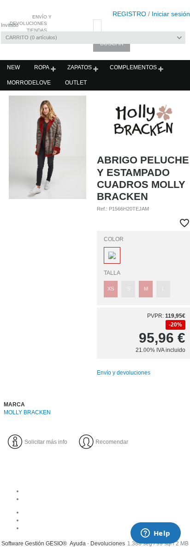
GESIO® (56, 543)
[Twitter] (104, 528)
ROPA (41, 67)
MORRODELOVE (29, 82)
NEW (13, 67)
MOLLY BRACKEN (27, 412)
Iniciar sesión (171, 14)
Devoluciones (107, 543)
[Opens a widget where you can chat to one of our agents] (155, 533)
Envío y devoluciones (123, 372)
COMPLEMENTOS (133, 67)
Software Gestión (22, 543)
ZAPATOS (79, 67)
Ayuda (78, 543)
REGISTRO (129, 14)
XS (110, 288)
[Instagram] (104, 520)
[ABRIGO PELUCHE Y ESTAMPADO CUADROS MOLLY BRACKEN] (47, 147)
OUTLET (76, 82)
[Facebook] (104, 512)
